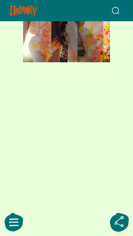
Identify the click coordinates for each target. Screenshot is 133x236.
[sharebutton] (119, 222)
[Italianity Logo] (32, 10)
